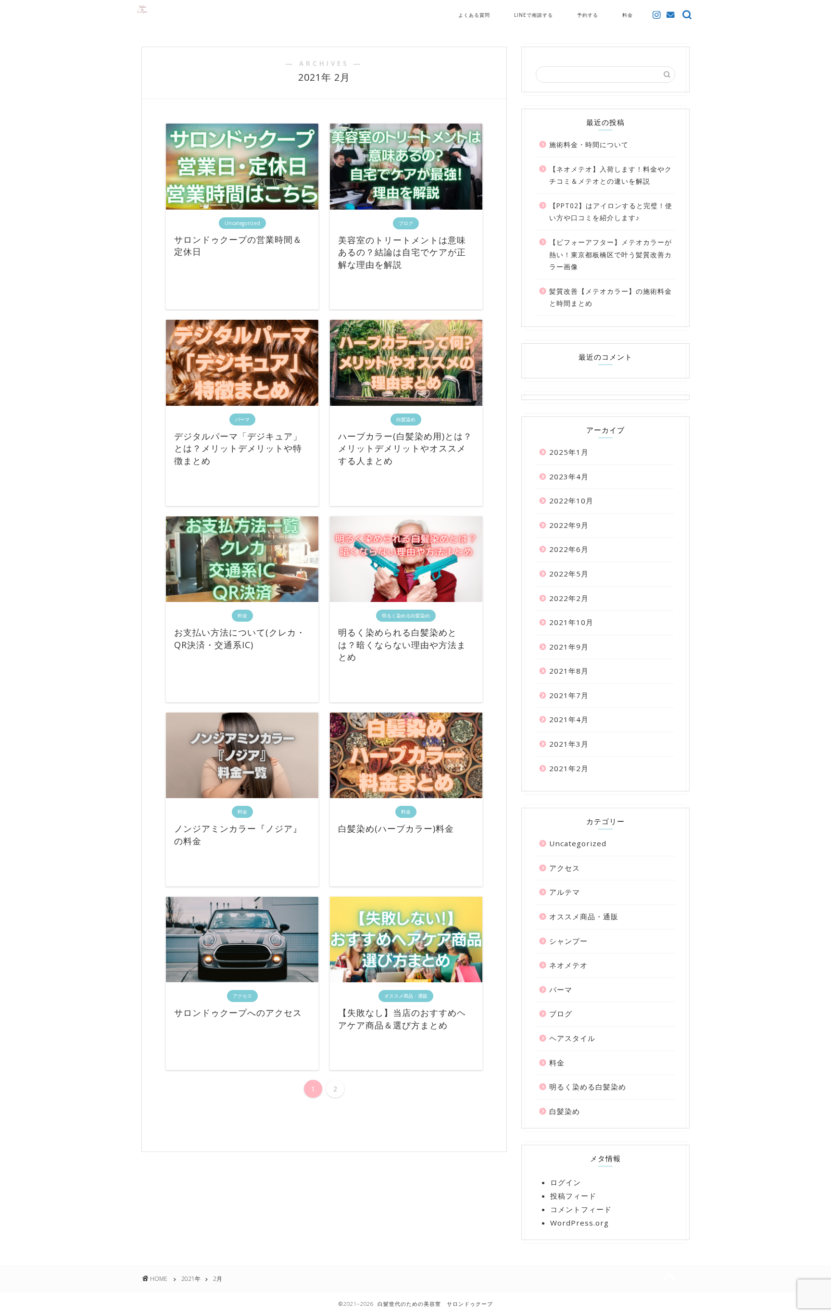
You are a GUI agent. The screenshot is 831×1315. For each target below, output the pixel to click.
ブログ (560, 1013)
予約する (587, 15)
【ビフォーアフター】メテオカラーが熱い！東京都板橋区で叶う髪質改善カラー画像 (610, 254)
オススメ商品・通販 (583, 916)
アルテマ (564, 892)
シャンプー (568, 941)
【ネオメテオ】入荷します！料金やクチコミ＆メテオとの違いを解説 (610, 175)
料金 (627, 15)
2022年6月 (569, 549)
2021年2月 (569, 768)
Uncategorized (577, 843)
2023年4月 (569, 476)
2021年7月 (569, 695)
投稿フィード (573, 1196)
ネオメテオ (568, 965)
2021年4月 (569, 719)
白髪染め (564, 1111)
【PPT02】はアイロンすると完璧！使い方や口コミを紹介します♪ (610, 212)
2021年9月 (569, 646)
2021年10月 (571, 622)
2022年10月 (571, 500)
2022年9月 (569, 525)
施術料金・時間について (589, 144)
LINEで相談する (533, 15)
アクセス (564, 868)
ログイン (565, 1182)
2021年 (191, 1279)
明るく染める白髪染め (587, 1086)
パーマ (560, 989)
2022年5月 (569, 573)
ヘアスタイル (572, 1038)
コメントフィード (581, 1209)
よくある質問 (474, 15)
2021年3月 (569, 744)
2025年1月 (569, 452)
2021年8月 (569, 671)
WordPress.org (579, 1222)
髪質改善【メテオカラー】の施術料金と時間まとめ (610, 297)
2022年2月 (569, 598)
